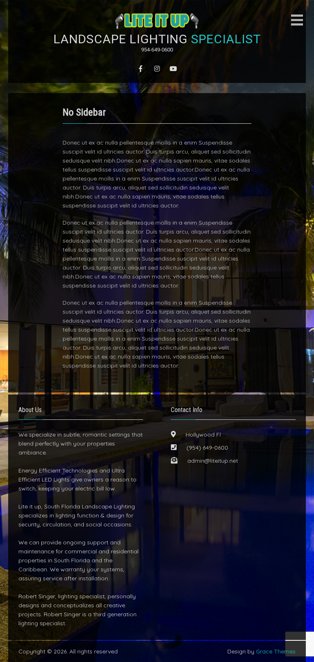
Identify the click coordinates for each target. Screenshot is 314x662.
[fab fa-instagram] (157, 68)
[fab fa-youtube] (173, 68)
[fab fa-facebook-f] (140, 68)
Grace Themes (276, 651)
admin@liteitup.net (212, 460)
